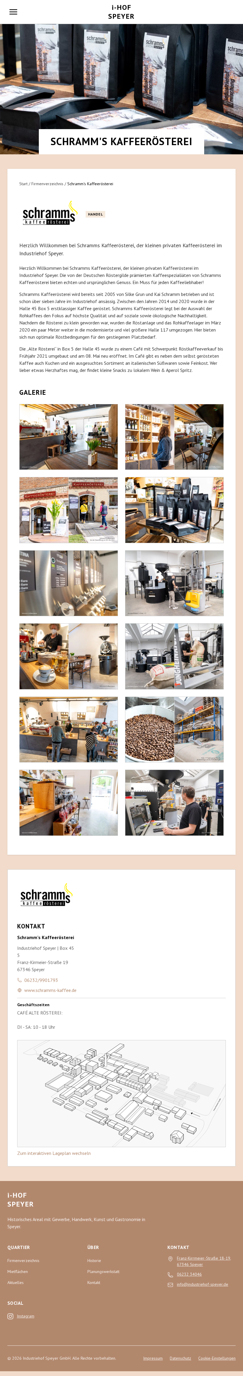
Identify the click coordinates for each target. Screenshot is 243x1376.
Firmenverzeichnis (47, 183)
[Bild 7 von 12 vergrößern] (174, 437)
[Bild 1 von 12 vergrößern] (68, 437)
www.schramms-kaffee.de (50, 990)
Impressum (153, 1358)
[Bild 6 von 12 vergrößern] (68, 803)
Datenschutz (180, 1358)
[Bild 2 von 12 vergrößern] (68, 510)
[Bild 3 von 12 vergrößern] (68, 583)
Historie (94, 1260)
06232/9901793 (41, 980)
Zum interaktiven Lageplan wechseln (54, 1153)
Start (23, 183)
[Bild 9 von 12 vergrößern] (174, 583)
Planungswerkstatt (103, 1271)
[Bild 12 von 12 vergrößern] (174, 803)
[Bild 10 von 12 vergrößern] (174, 656)
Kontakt (93, 1282)
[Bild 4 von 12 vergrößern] (68, 656)
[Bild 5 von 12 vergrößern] (68, 729)
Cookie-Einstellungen (217, 1358)
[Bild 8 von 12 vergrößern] (174, 510)
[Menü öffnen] (13, 12)
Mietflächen (17, 1271)
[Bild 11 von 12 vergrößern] (174, 729)
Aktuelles (15, 1282)
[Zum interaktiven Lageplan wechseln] (121, 1093)
